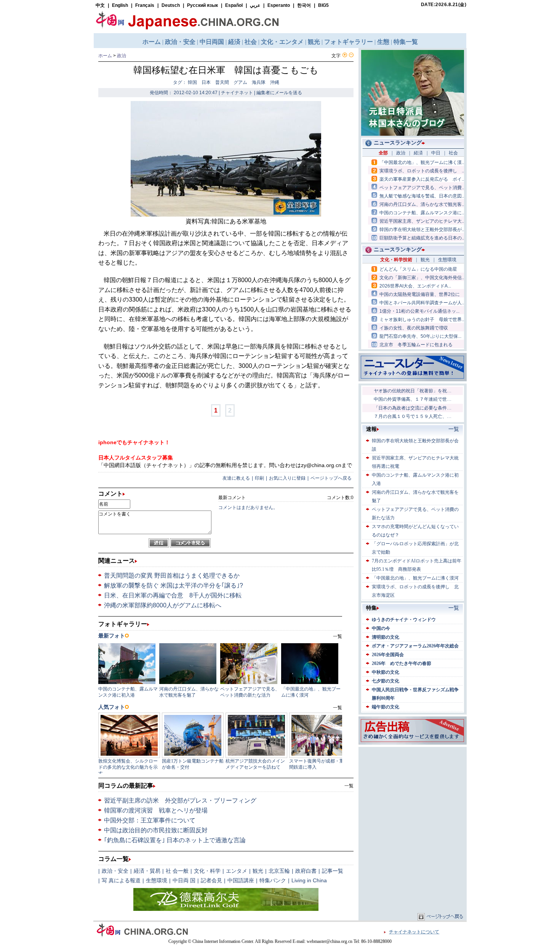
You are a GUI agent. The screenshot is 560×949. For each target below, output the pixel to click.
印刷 (259, 478)
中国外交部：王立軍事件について (149, 820)
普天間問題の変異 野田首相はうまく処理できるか (172, 575)
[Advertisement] (412, 796)
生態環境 (156, 880)
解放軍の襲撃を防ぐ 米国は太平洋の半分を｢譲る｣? (173, 585)
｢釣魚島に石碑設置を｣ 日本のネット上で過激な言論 (175, 840)
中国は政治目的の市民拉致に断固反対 (156, 830)
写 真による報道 (121, 880)
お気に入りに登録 (287, 478)
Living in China (309, 880)
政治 (121, 55)
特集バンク (272, 880)
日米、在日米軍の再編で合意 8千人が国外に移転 (173, 595)
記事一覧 (332, 871)
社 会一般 (177, 871)
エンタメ (236, 871)
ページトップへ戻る (331, 478)
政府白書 (306, 871)
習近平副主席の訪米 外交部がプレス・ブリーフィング (180, 800)
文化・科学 (207, 871)
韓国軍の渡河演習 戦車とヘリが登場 (156, 810)
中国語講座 (240, 880)
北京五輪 (279, 871)
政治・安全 (115, 871)
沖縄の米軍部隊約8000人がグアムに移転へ (162, 605)
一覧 (349, 785)
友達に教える (236, 478)
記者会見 (211, 880)
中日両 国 (184, 880)
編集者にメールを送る (279, 92)
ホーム (105, 55)
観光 (258, 871)
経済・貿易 (147, 871)
